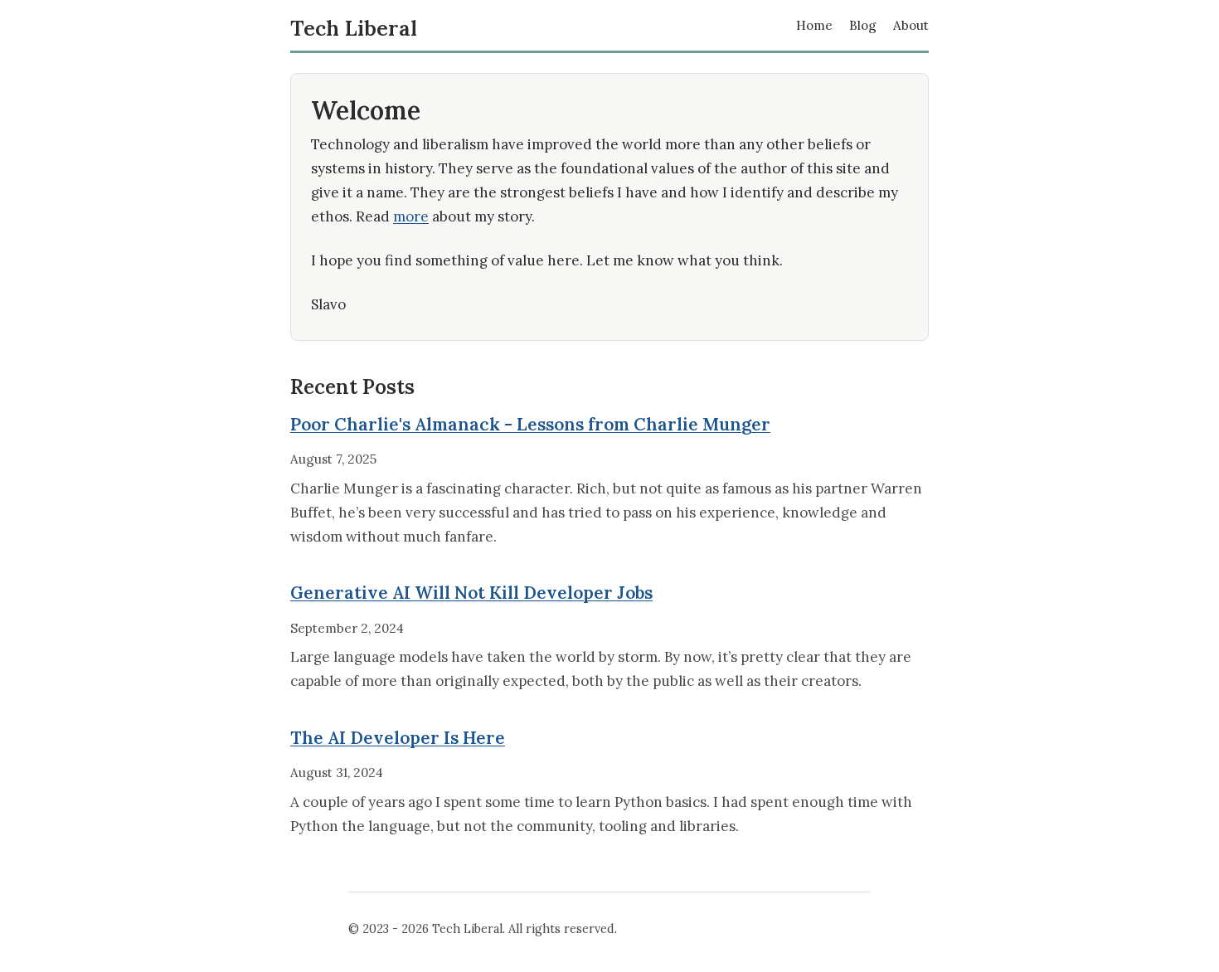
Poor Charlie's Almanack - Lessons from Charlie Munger (530, 424)
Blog (863, 25)
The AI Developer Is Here (397, 738)
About (911, 25)
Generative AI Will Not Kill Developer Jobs (471, 592)
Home (814, 25)
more (411, 216)
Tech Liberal (353, 28)
